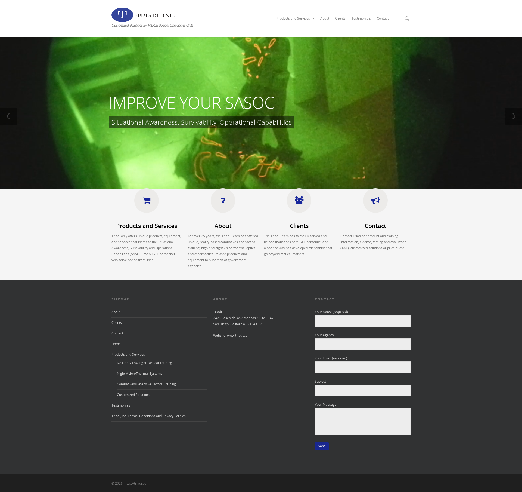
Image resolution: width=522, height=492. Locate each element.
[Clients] (299, 204)
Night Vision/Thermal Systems (139, 373)
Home (116, 344)
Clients (340, 18)
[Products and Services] (146, 204)
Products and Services (293, 18)
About (324, 18)
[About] (223, 204)
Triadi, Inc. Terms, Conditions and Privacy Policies (148, 416)
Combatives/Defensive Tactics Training (146, 384)
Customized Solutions (133, 394)
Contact (383, 18)
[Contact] (375, 204)
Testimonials (361, 18)
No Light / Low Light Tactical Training (144, 363)
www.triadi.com (238, 335)
